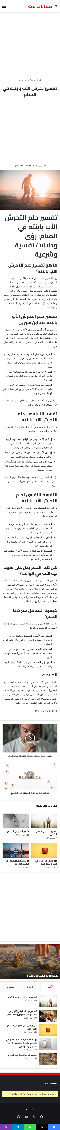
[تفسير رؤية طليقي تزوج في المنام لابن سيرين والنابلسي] (48, 1016)
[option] (30, 961)
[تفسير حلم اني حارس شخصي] (44, 821)
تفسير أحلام (24, 80)
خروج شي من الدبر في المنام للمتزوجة (46, 862)
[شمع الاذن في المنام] (16, 821)
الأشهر (50, 986)
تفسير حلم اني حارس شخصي (46, 832)
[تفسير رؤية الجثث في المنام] (48, 1059)
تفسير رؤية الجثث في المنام (42, 975)
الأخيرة (30, 986)
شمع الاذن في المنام (18, 831)
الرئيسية (35, 80)
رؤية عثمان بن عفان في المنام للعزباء (17, 862)
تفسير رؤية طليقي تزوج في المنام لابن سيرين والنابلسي (22, 1013)
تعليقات (10, 986)
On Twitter (51, 1083)
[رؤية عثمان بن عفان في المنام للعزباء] (16, 850)
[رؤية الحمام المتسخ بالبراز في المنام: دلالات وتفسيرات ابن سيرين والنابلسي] (48, 1044)
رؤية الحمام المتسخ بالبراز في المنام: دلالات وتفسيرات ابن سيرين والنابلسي (21, 1043)
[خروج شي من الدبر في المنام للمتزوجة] (44, 850)
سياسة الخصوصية (30, 1108)
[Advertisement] (30, 45)
